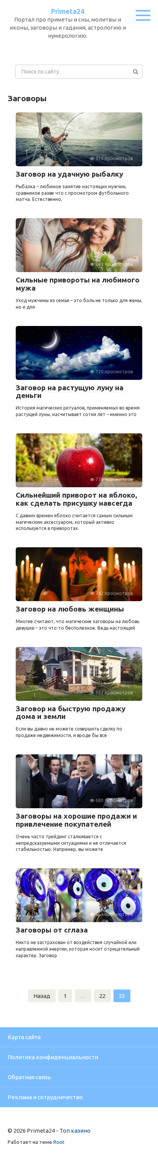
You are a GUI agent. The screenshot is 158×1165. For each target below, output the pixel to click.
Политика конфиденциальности (53, 1057)
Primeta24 (67, 11)
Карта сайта (24, 1037)
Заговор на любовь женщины (70, 609)
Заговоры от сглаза (52, 930)
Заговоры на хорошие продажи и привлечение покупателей (76, 820)
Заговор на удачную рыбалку (69, 174)
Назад (41, 996)
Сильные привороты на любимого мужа (78, 284)
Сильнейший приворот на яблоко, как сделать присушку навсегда (76, 499)
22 (102, 996)
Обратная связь (29, 1077)
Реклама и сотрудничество (45, 1097)
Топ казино (75, 1130)
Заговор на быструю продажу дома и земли (70, 712)
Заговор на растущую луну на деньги (69, 391)
